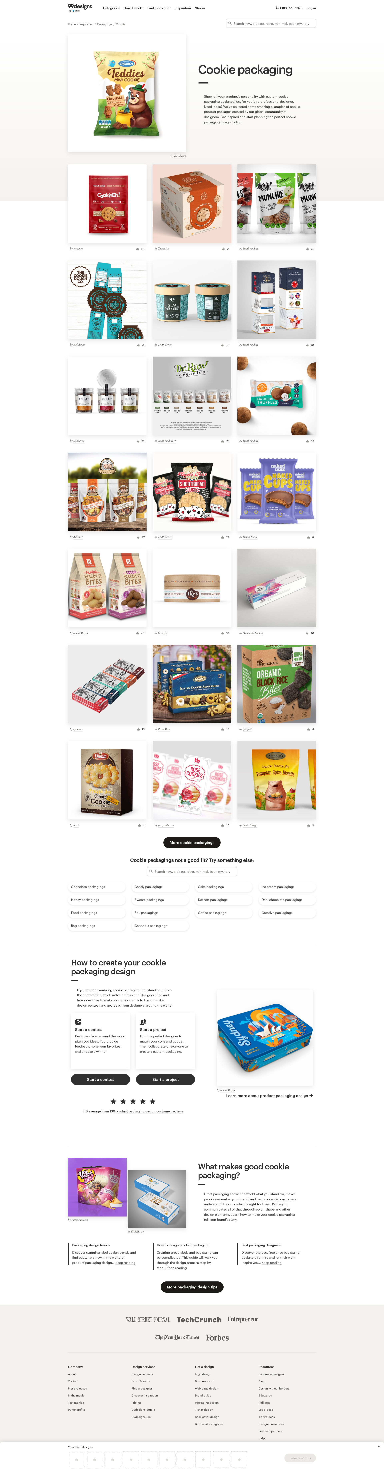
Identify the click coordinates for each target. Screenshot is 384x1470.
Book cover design (207, 1416)
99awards (265, 1395)
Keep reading (125, 1262)
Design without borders (274, 1388)
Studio (200, 8)
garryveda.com (166, 825)
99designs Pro (141, 1416)
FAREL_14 (137, 1231)
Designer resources (271, 1424)
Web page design (206, 1388)
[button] (379, 1446)
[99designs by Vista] (80, 8)
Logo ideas (266, 1409)
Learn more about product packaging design (267, 1095)
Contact (73, 1381)
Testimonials (76, 1402)
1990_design (165, 344)
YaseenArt (163, 248)
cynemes (78, 248)
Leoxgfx (162, 633)
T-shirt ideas (267, 1416)
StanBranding (250, 248)
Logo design (203, 1374)
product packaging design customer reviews (149, 1111)
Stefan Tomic (250, 537)
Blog (262, 1381)
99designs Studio (143, 1409)
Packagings (105, 24)
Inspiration (183, 8)
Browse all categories (209, 1424)
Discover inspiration (145, 1395)
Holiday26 (180, 156)
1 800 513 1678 (291, 8)
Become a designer (271, 1374)
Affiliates (264, 1402)
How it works (133, 8)
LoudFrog (79, 440)
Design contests (142, 1374)
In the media (76, 1395)
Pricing (136, 1402)
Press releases (77, 1388)
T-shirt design (204, 1409)
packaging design (217, 122)
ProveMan (164, 729)
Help (262, 1438)
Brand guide (203, 1395)
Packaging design (207, 1402)
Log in (311, 8)
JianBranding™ (167, 440)
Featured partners (270, 1431)
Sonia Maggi (80, 633)
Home (72, 24)
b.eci (76, 825)
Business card (204, 1381)
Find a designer (159, 8)
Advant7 (78, 537)
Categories (111, 8)
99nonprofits (76, 1409)
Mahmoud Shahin (253, 633)
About (72, 1374)
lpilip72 (247, 729)
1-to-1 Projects (141, 1381)
